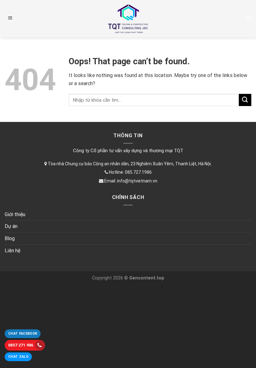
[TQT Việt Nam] (128, 18)
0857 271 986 (20, 345)
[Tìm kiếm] (248, 18)
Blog (10, 238)
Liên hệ (12, 251)
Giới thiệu (15, 214)
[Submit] (245, 100)
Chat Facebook (22, 334)
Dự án (11, 226)
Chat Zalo (18, 357)
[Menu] (10, 19)
